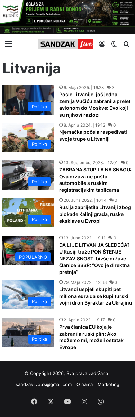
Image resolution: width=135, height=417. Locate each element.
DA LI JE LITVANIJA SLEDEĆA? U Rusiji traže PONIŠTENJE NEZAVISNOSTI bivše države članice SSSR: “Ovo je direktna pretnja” (94, 258)
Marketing (108, 384)
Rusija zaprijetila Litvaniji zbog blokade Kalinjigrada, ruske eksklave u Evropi (95, 214)
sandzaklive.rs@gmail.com (44, 384)
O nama (84, 384)
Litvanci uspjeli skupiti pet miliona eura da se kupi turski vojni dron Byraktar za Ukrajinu (95, 296)
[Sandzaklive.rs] (65, 44)
